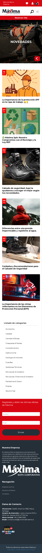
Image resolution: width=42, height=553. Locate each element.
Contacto (5, 494)
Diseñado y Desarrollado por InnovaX (21, 550)
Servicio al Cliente (8, 490)
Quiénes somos (8, 487)
